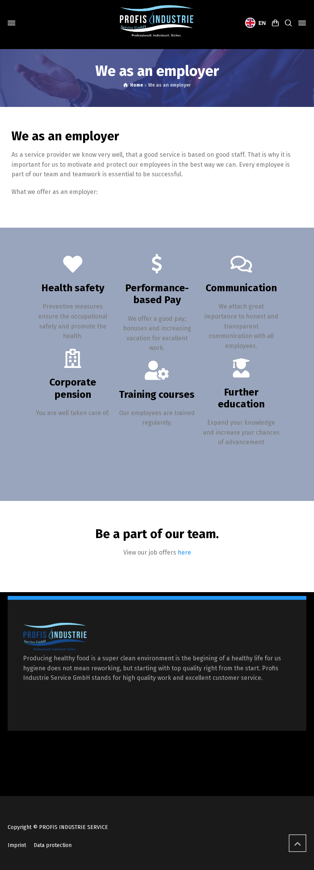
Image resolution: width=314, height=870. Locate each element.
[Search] (288, 23)
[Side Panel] (300, 23)
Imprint (17, 845)
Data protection (53, 845)
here (184, 552)
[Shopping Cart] (275, 23)
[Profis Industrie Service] (157, 23)
